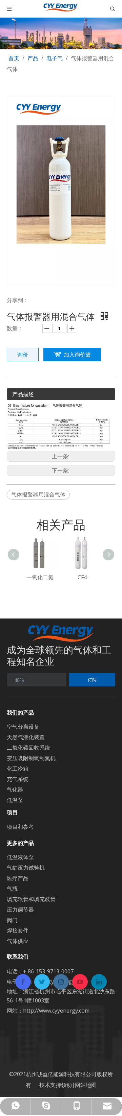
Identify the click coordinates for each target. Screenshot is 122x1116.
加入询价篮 (77, 354)
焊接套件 (17, 930)
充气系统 (17, 779)
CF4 (82, 577)
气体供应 (17, 941)
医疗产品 (17, 878)
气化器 (15, 789)
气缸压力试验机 (26, 867)
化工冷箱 (17, 768)
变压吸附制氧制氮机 (31, 758)
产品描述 (23, 394)
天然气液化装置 (26, 737)
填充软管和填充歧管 (31, 899)
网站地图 (86, 1085)
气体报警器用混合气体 (38, 494)
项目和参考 (20, 826)
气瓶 (12, 888)
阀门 (12, 920)
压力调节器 (20, 909)
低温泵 (15, 800)
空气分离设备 (23, 726)
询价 (22, 354)
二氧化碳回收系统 (28, 747)
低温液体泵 (20, 857)
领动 (66, 1085)
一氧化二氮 (40, 577)
